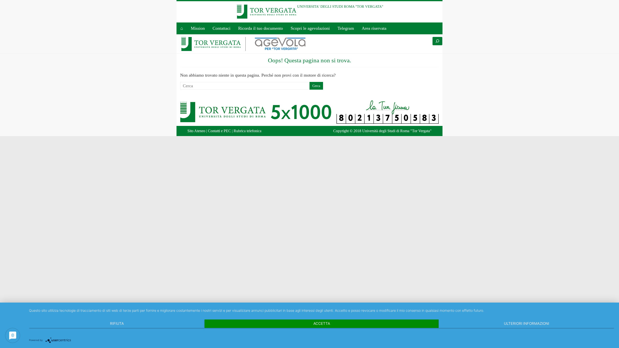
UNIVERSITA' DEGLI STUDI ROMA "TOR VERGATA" (340, 6)
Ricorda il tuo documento (260, 28)
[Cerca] (437, 41)
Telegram (346, 28)
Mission (198, 28)
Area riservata (374, 28)
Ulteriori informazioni (526, 323)
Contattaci (221, 28)
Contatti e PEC (219, 131)
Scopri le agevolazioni (310, 28)
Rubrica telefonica (247, 131)
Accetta (321, 323)
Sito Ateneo (196, 131)
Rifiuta (117, 323)
